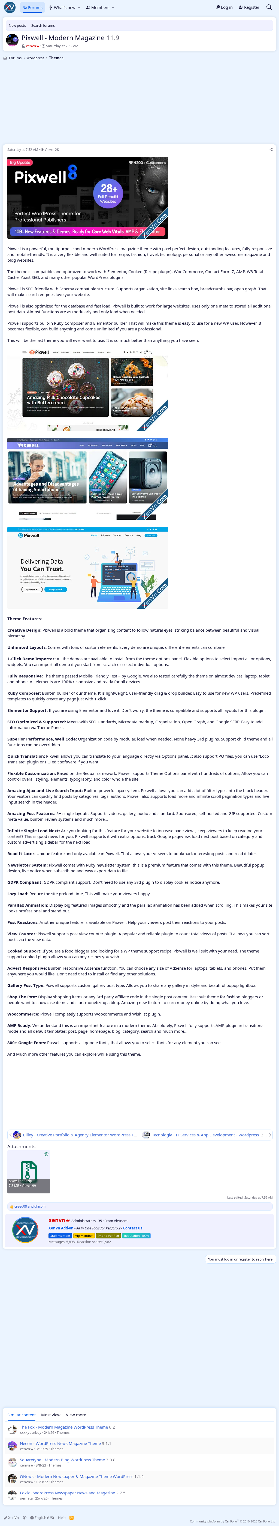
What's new (64, 7)
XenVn (13, 1517)
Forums (35, 7)
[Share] (271, 150)
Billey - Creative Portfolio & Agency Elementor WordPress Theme (84, 1134)
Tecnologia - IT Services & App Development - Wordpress (206, 1134)
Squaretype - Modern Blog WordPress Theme (62, 1459)
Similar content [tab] (21, 1414)
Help (62, 1517)
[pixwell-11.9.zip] (28, 1171)
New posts (17, 25)
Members (100, 7)
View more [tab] (76, 1414)
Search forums (43, 25)
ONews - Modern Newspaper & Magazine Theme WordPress (76, 1476)
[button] (79, 7)
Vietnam (121, 1220)
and (30, 1206)
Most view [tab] (50, 1414)
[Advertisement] (139, 103)
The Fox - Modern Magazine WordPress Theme (64, 1427)
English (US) (44, 1517)
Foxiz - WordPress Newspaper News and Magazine (67, 1492)
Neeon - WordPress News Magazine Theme (60, 1443)
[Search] (269, 7)
